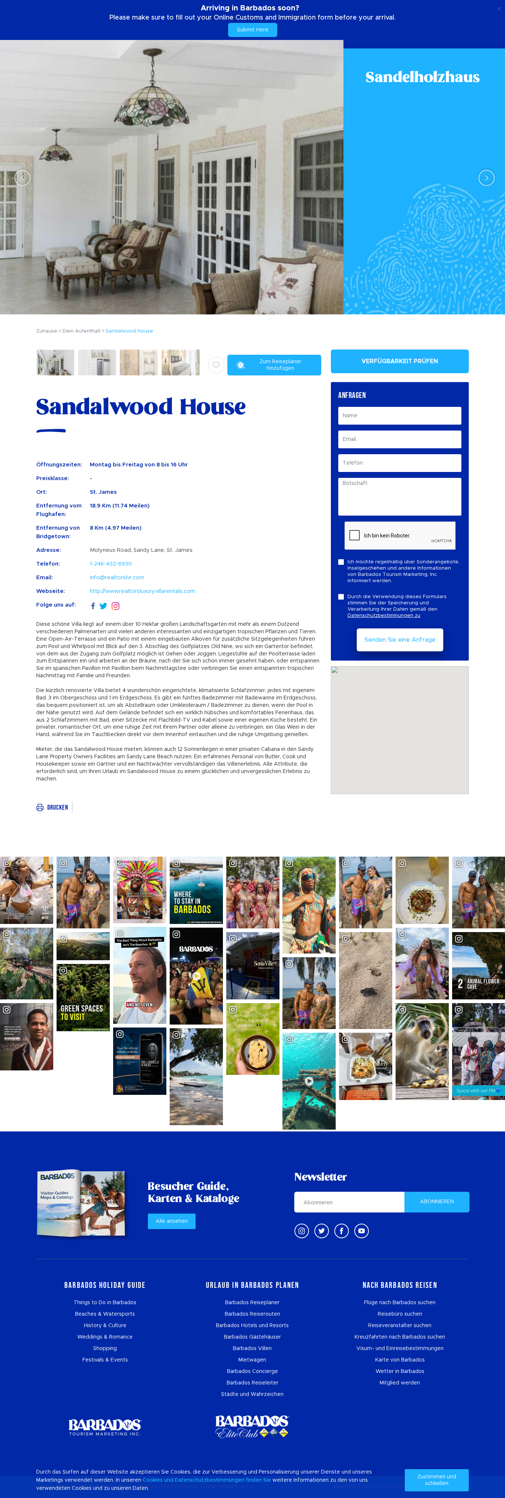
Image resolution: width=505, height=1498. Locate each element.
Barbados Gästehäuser (252, 1337)
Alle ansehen (172, 1221)
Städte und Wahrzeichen (252, 1394)
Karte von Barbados (400, 1360)
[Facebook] (93, 605)
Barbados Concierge (252, 1371)
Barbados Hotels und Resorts (252, 1325)
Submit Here (252, 30)
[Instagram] (115, 605)
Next (484, 177)
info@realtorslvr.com (117, 577)
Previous (20, 177)
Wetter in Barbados (400, 1371)
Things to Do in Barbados (105, 1302)
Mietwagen (252, 1360)
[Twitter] (103, 605)
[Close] (499, 7)
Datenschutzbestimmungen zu (384, 615)
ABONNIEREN (437, 1201)
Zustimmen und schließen (436, 1480)
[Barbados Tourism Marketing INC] (105, 1427)
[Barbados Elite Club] (252, 1427)
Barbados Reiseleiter (252, 1383)
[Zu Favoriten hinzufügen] (216, 365)
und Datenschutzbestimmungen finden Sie (217, 1480)
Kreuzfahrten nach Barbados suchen (400, 1337)
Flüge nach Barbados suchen (399, 1302)
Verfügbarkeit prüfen (400, 361)
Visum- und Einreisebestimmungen (400, 1348)
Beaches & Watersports (105, 1314)
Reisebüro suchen (400, 1314)
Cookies (153, 1480)
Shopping (105, 1348)
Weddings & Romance (105, 1337)
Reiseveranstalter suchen (399, 1325)
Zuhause (46, 331)
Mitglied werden (400, 1383)
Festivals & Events (105, 1360)
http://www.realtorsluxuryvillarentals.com (142, 591)
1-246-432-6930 (111, 564)
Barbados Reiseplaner (252, 1302)
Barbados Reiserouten (252, 1314)
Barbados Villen (252, 1348)
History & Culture (105, 1325)
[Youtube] (361, 1231)
